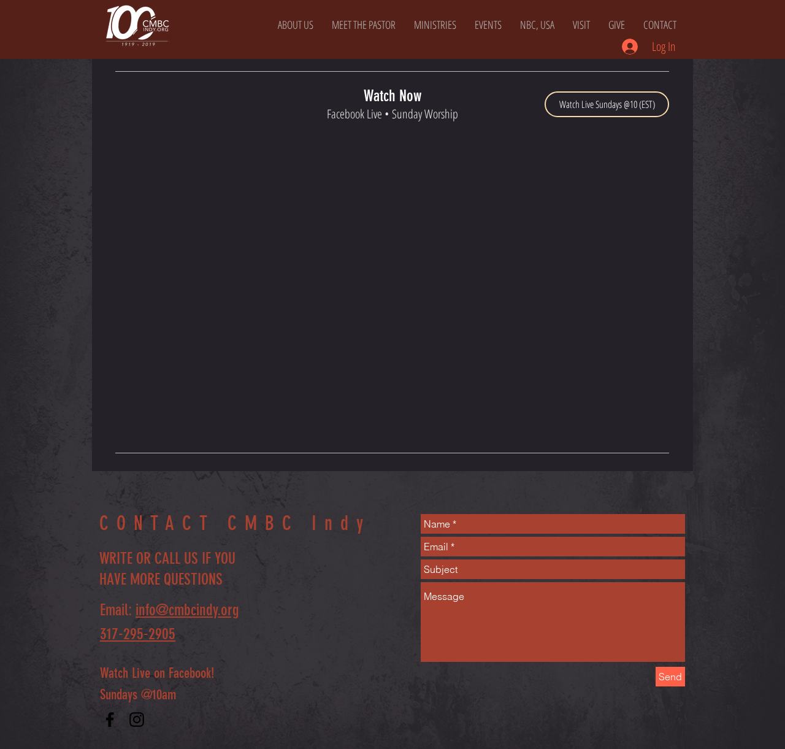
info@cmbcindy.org (187, 610)
